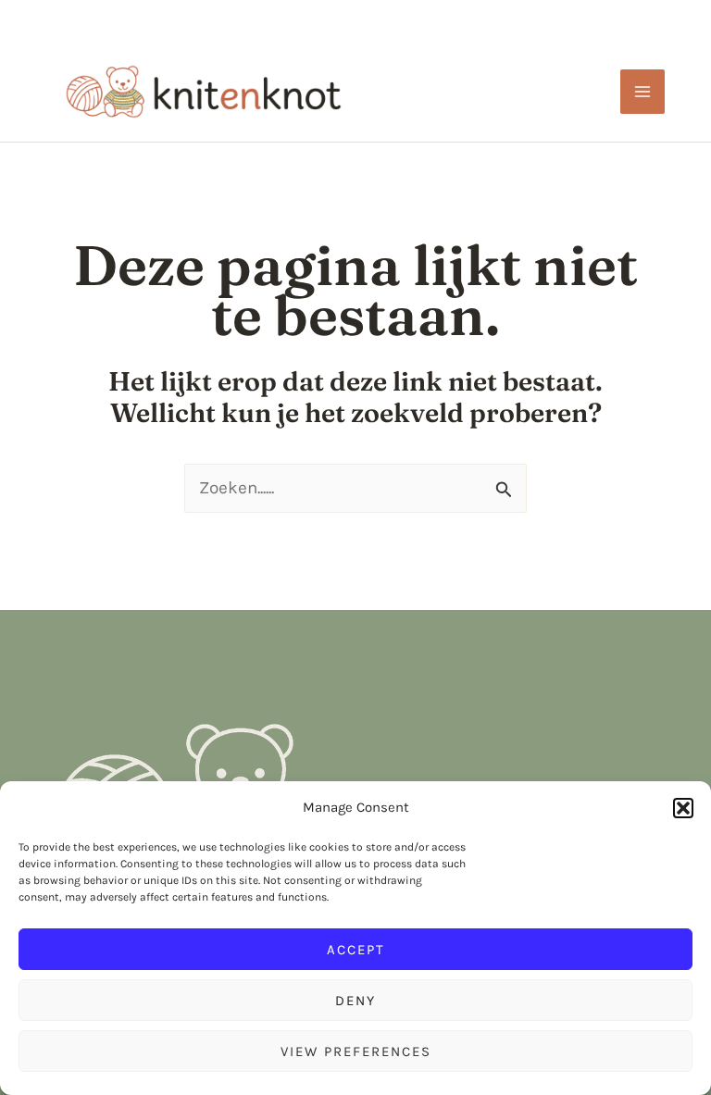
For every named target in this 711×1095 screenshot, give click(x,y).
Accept (356, 949)
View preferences (356, 1051)
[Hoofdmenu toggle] (643, 92)
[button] (683, 808)
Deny (355, 1000)
